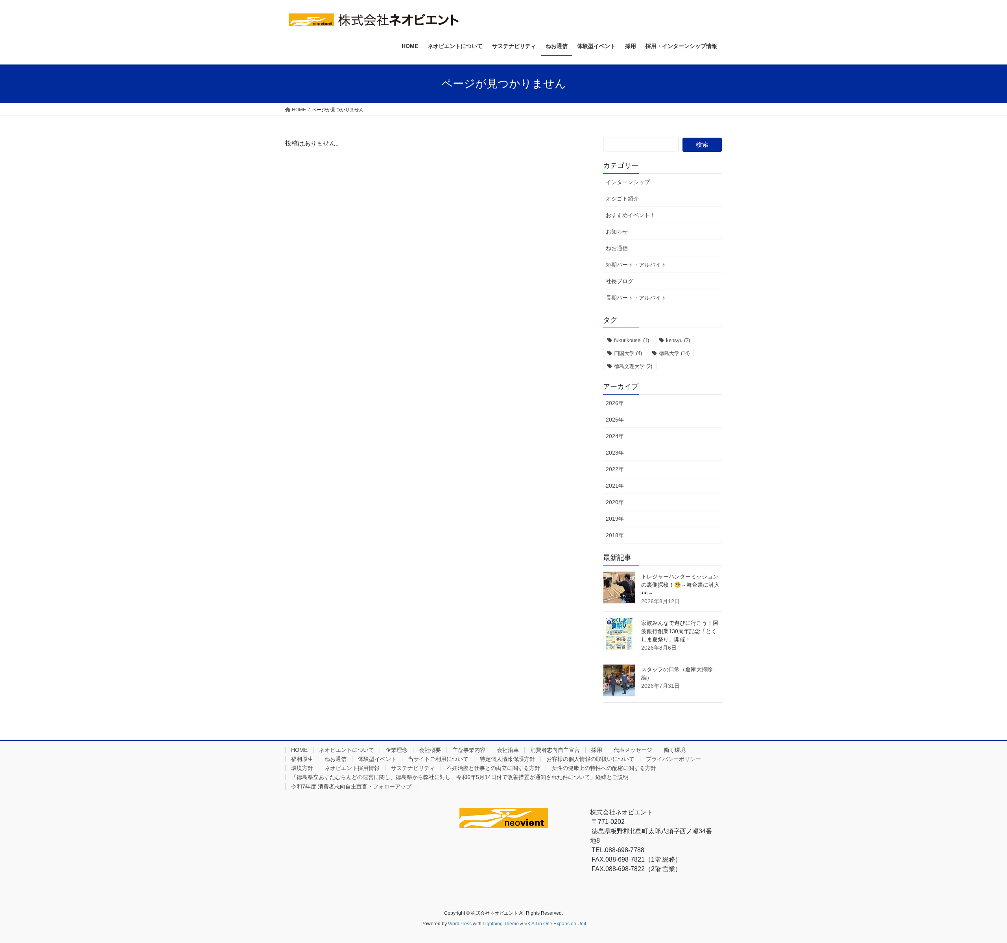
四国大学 (628, 353)
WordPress (460, 923)
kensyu (678, 340)
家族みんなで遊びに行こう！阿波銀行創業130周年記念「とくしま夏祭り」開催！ (679, 631)
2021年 (615, 486)
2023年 (615, 452)
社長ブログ (619, 281)
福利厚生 (302, 759)
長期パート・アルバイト (636, 298)
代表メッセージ (633, 750)
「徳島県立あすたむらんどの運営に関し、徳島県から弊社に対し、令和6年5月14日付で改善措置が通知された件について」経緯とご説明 (460, 777)
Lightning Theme (501, 923)
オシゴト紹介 (622, 198)
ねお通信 (617, 248)
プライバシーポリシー (673, 759)
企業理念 (396, 750)
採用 (596, 750)
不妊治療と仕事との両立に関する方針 (493, 768)
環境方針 (302, 768)
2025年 (615, 419)
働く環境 (675, 750)
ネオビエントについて (346, 750)
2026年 (615, 403)
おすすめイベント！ (630, 215)
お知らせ (617, 231)
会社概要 (430, 750)
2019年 (615, 519)
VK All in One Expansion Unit (555, 923)
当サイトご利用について (438, 759)
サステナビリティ (413, 768)
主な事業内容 (468, 750)
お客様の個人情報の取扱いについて (590, 759)
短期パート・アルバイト (636, 265)
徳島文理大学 (633, 366)
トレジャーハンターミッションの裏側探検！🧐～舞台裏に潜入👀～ (680, 584)
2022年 (615, 469)
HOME (299, 750)
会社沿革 (508, 750)
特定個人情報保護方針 (507, 759)
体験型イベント (377, 759)
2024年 (615, 436)
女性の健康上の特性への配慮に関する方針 (603, 768)
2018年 (615, 535)
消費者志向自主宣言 (555, 750)
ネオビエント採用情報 (352, 768)
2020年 (615, 502)
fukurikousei (631, 340)
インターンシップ (628, 182)
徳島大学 (674, 353)
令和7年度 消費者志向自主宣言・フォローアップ (351, 786)
